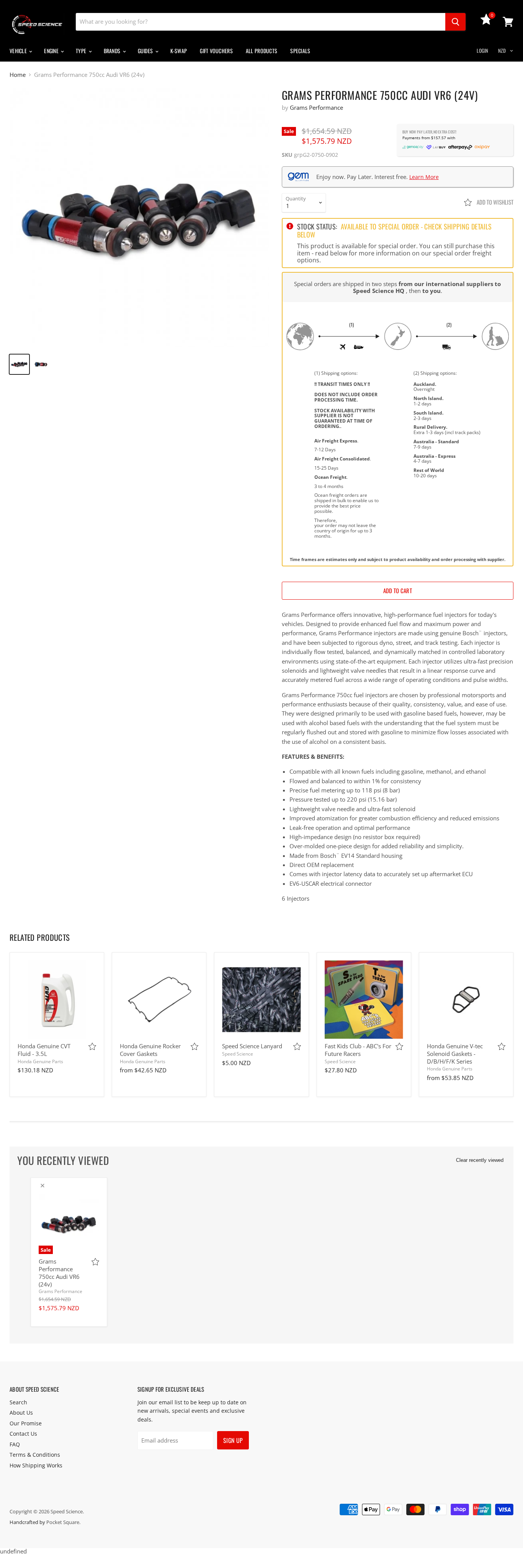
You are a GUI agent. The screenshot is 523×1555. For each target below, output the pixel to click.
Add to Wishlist (494, 202)
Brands (113, 51)
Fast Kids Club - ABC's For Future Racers (358, 1049)
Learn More (424, 177)
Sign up (233, 1440)
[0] (486, 22)
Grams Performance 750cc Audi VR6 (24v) (59, 1272)
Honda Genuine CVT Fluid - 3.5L (44, 1049)
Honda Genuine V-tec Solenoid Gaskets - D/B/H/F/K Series (455, 1053)
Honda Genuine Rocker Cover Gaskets (150, 1049)
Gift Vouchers (216, 51)
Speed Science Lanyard (252, 1046)
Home (18, 75)
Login (482, 50)
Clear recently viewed (479, 1160)
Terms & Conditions (35, 1454)
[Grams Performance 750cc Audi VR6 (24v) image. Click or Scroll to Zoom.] (139, 218)
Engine (52, 51)
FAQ (15, 1444)
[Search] (455, 22)
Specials (300, 51)
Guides (146, 51)
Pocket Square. (63, 1522)
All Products (261, 51)
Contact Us (23, 1433)
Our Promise (26, 1423)
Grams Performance (316, 107)
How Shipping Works (36, 1465)
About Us (21, 1412)
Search (18, 1402)
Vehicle (19, 51)
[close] (42, 1185)
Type (81, 51)
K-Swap (178, 51)
